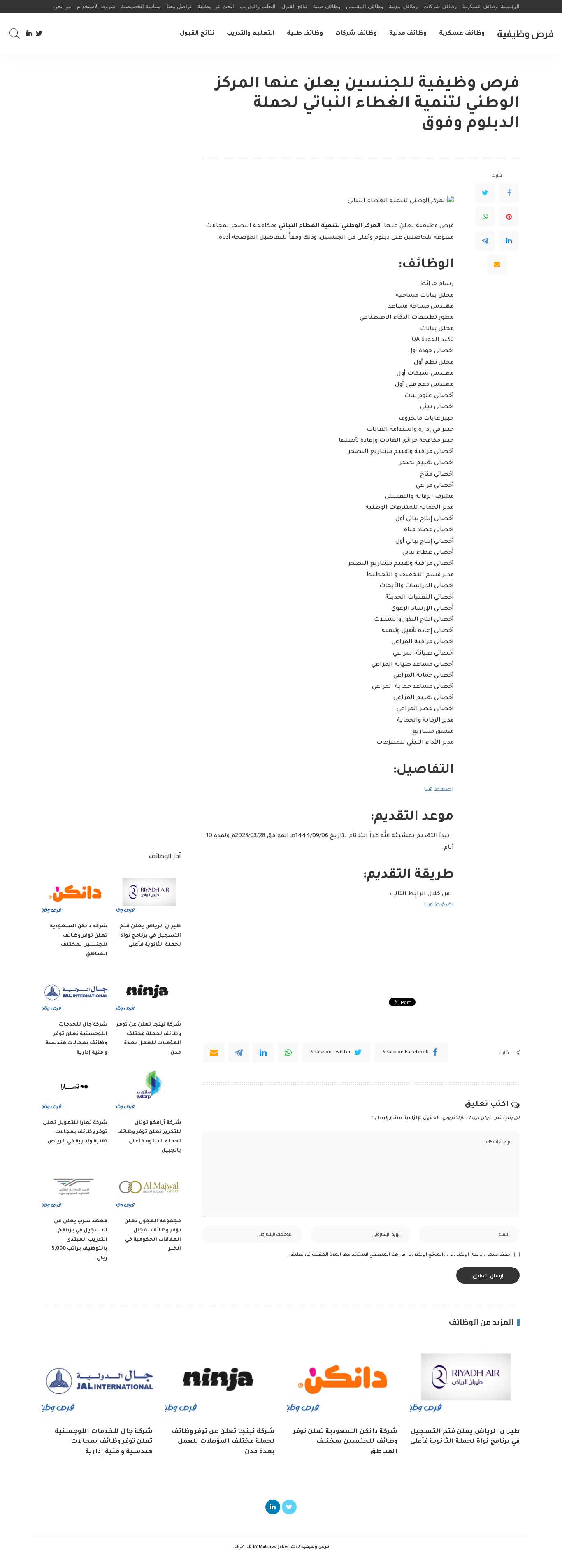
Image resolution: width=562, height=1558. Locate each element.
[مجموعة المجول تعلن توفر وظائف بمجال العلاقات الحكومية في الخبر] (148, 1188)
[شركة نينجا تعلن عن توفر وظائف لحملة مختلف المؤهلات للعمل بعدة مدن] (148, 991)
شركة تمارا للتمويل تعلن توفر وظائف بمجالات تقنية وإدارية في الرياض (75, 1132)
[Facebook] (509, 193)
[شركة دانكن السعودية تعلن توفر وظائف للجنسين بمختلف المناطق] (74, 893)
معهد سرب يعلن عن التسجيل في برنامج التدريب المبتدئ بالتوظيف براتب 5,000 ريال (79, 1240)
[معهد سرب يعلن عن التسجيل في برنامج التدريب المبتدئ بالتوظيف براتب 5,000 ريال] (74, 1188)
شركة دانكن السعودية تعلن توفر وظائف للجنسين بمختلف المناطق (345, 1442)
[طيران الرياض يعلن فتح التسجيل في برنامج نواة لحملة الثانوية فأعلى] (148, 893)
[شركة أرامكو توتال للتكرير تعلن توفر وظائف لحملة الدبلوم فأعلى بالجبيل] (148, 1090)
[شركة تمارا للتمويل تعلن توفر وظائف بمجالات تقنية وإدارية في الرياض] (74, 1090)
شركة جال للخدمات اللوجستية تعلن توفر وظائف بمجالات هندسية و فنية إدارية (104, 1442)
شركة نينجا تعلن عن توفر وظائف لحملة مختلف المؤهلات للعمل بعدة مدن (223, 1442)
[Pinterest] (509, 217)
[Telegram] (485, 241)
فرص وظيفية (525, 33)
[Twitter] (39, 33)
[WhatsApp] (485, 217)
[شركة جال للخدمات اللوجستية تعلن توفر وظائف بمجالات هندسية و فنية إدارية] (74, 991)
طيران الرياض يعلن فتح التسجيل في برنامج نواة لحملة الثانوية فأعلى (150, 936)
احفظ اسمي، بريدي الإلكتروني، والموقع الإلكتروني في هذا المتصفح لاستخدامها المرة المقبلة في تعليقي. (399, 1254)
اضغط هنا (439, 790)
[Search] (14, 33)
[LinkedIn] (29, 33)
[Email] (497, 265)
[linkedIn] (263, 1052)
